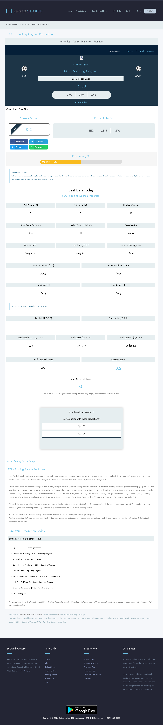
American (150, 51)
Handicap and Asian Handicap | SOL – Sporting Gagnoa (36, 576)
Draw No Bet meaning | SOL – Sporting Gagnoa (33, 587)
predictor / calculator (50, 615)
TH (46, 682)
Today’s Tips (89, 659)
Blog (139, 11)
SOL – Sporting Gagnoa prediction (51, 622)
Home (69, 11)
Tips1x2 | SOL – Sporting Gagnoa (27, 547)
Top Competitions (99, 11)
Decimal (130, 51)
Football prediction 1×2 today (99, 618)
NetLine (27, 670)
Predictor (117, 11)
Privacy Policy (51, 674)
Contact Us (49, 678)
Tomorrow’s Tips (91, 663)
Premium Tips (89, 670)
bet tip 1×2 (42, 618)
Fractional (140, 51)
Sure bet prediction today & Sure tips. (72, 615)
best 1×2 (12, 618)
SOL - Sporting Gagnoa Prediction (30, 34)
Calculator (88, 678)
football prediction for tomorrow (126, 618)
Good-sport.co (13, 615)
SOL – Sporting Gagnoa (26, 622)
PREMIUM (150, 11)
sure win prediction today (26, 531)
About (47, 659)
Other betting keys (20, 593)
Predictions (81, 11)
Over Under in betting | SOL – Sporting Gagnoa (32, 553)
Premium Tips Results (92, 674)
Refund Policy (50, 667)
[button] (19, 141)
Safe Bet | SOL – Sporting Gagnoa (27, 570)
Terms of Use (50, 670)
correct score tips (78, 618)
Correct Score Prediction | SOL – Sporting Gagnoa (34, 565)
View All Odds (81, 102)
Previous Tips (89, 667)
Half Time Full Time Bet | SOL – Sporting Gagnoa (33, 582)
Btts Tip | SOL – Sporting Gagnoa (27, 559)
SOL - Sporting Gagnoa (81, 71)
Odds (128, 11)
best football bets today (27, 618)
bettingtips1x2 (53, 618)
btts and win (65, 618)
